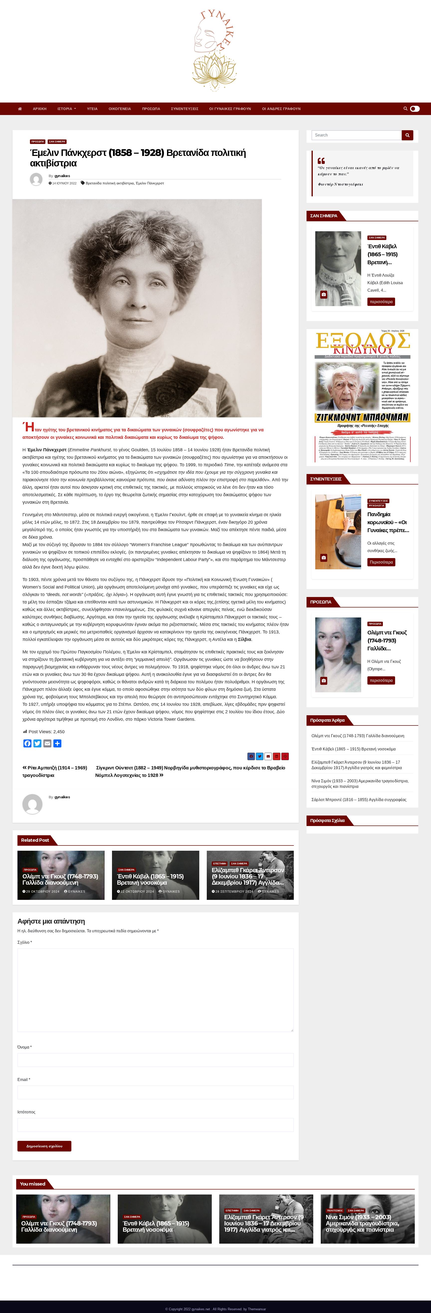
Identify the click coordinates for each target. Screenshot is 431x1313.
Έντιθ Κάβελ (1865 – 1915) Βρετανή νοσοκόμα (150, 879)
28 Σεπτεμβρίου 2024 (234, 891)
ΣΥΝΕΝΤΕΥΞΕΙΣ (184, 109)
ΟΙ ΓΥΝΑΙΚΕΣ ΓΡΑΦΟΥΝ (230, 109)
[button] (406, 109)
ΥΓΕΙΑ (92, 109)
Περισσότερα (381, 562)
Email (23, 1079)
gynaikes (62, 176)
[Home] (19, 109)
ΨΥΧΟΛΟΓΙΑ (376, 505)
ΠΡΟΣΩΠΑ (151, 109)
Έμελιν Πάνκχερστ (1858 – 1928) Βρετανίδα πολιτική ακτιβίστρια (138, 158)
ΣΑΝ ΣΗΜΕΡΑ (57, 141)
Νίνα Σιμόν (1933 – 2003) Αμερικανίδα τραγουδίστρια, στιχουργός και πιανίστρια (362, 1223)
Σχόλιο (24, 942)
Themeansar (257, 1309)
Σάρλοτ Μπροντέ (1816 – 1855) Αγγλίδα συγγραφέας (359, 800)
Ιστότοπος (26, 1112)
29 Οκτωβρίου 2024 (43, 891)
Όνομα (24, 1047)
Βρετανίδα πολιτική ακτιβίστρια (110, 183)
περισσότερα (381, 302)
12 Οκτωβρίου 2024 (137, 891)
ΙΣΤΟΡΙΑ (65, 109)
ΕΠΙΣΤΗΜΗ (219, 863)
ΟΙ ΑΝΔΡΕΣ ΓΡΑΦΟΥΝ (281, 109)
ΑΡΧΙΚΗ (40, 109)
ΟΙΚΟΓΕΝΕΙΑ (120, 109)
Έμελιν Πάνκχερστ (150, 183)
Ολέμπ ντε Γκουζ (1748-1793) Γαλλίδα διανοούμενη (60, 879)
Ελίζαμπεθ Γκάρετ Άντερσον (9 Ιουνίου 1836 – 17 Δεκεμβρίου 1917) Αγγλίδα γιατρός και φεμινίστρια (248, 879)
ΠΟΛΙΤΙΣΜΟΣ (335, 1210)
